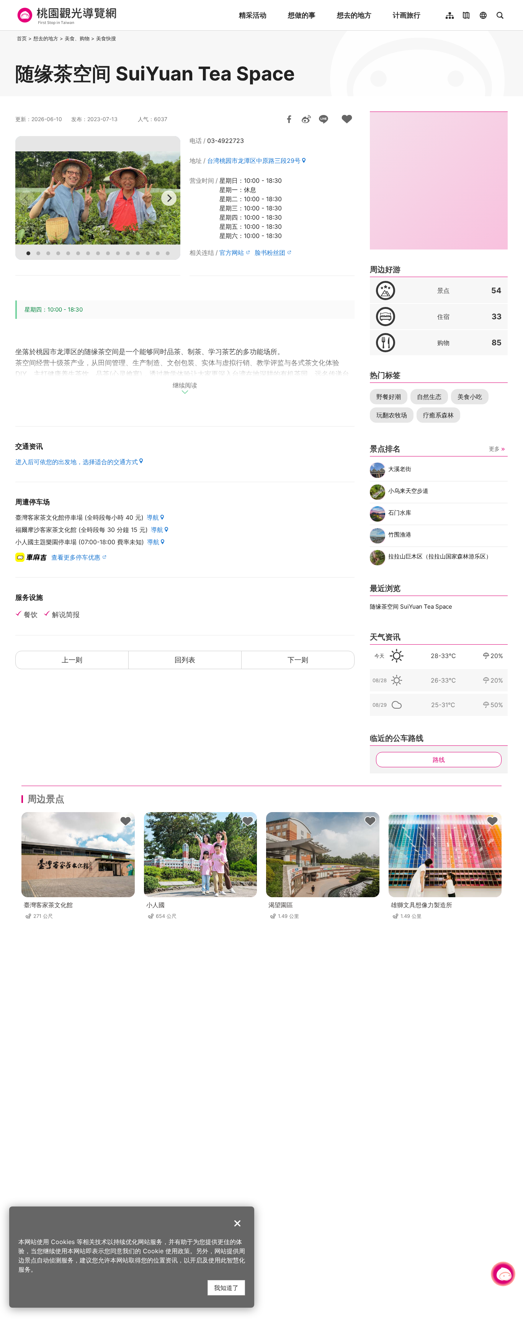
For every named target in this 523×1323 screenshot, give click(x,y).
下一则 (298, 660)
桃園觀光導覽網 (65, 15)
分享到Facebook (289, 119)
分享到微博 (306, 119)
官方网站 (231, 252)
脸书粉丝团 (270, 252)
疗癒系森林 (438, 415)
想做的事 (301, 15)
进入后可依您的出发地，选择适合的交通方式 (76, 462)
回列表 (185, 660)
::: (13, 38)
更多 (494, 448)
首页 (22, 38)
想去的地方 (354, 15)
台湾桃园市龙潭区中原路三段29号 (254, 160)
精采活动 (252, 15)
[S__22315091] (97, 198)
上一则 (72, 660)
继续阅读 (185, 385)
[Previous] (26, 198)
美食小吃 (470, 397)
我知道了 (226, 1287)
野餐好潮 (388, 397)
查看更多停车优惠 (75, 557)
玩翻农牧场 (391, 415)
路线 (439, 759)
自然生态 (429, 397)
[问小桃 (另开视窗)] (503, 1274)
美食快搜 (106, 38)
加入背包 (347, 119)
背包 (125, 821)
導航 (153, 517)
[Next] (169, 198)
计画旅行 (406, 15)
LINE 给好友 (323, 119)
